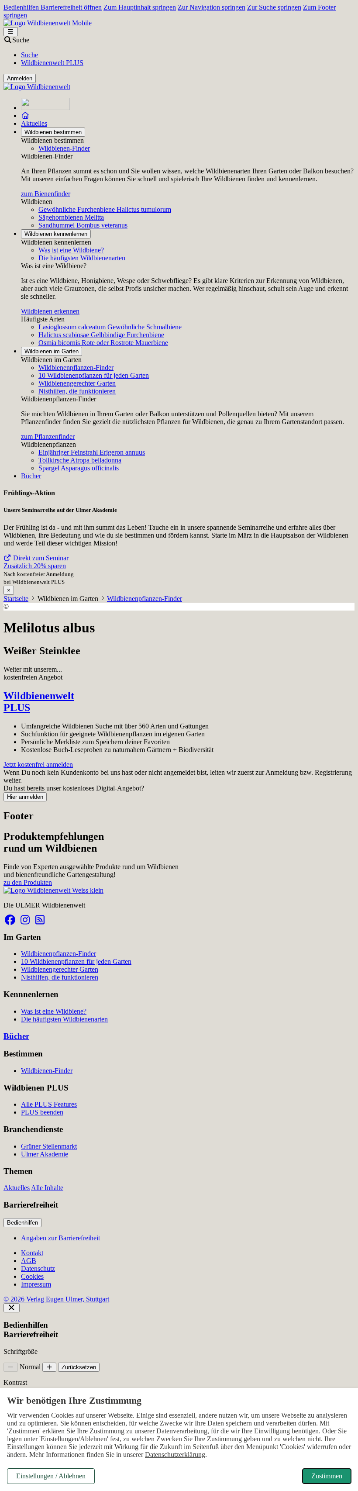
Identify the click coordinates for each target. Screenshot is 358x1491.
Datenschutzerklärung (175, 1454)
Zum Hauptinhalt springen (139, 7)
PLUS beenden (42, 1112)
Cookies (32, 1276)
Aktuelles (34, 123)
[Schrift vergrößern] (49, 1367)
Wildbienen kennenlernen (55, 234)
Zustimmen (326, 1476)
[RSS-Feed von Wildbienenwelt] (39, 920)
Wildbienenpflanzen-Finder (76, 367)
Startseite (15, 598)
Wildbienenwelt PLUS (52, 62)
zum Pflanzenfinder (48, 436)
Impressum (36, 1284)
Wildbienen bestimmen (53, 132)
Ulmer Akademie (44, 1154)
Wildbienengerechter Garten (77, 383)
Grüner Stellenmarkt (49, 1146)
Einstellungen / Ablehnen (51, 1476)
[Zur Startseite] (45, 107)
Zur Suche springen (274, 7)
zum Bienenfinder (45, 193)
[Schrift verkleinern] (10, 1367)
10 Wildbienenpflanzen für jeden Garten (93, 375)
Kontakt (32, 1252)
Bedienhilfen (22, 1222)
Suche (29, 55)
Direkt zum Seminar (40, 558)
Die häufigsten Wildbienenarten (81, 258)
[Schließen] (11, 1307)
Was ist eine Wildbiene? (71, 250)
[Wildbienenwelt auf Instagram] (24, 920)
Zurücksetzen (79, 1367)
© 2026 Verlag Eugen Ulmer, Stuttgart (56, 1299)
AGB (28, 1260)
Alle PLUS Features (49, 1104)
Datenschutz (38, 1268)
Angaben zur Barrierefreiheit (60, 1238)
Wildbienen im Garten (51, 351)
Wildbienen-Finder (64, 148)
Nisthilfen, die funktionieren (77, 391)
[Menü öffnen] (10, 31)
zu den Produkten (27, 882)
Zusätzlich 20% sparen (34, 565)
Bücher (31, 476)
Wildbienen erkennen (50, 311)
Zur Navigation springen (211, 7)
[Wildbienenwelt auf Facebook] (10, 920)
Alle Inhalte (47, 1187)
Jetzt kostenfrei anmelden (38, 764)
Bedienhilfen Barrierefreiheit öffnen (52, 7)
